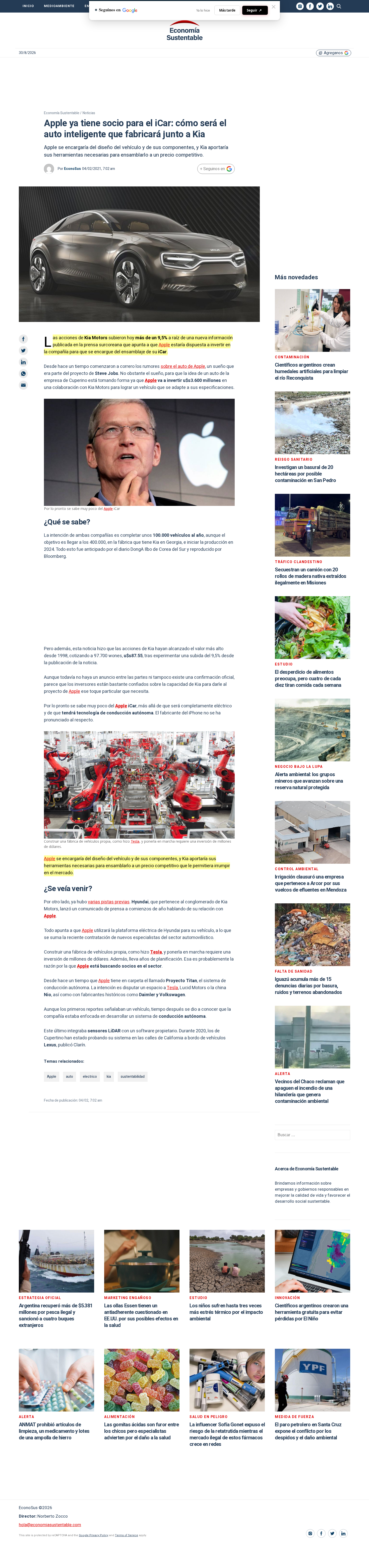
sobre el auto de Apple (183, 366)
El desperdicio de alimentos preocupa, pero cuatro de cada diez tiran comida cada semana (308, 678)
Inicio (28, 6)
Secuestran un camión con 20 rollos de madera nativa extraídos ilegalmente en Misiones (310, 576)
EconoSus (72, 168)
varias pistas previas (109, 902)
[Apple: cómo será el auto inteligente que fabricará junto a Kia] (184, 30)
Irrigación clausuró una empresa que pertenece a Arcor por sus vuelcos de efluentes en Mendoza (310, 883)
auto (69, 1076)
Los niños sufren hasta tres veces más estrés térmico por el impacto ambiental (226, 1312)
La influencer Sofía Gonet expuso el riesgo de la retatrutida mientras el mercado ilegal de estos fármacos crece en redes (227, 1434)
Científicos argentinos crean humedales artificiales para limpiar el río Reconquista (311, 371)
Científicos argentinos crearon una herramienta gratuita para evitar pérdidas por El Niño (311, 1312)
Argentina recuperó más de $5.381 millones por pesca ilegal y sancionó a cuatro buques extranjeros (55, 1315)
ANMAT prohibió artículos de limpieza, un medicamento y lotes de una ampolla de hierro (54, 1431)
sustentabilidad (133, 1076)
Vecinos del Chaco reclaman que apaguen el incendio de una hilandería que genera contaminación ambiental (309, 1091)
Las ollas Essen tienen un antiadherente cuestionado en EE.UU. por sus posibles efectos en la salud (141, 1315)
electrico (90, 1076)
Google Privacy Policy (93, 1535)
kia (109, 1076)
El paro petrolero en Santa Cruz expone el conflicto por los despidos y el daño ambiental (308, 1431)
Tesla (135, 841)
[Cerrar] (273, 7)
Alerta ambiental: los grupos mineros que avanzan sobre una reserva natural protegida (309, 781)
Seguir (254, 10)
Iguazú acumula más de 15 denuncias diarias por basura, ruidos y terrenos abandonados (308, 986)
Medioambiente (59, 6)
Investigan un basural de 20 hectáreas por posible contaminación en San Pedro (305, 474)
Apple (164, 345)
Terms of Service (126, 1535)
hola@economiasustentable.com (50, 1525)
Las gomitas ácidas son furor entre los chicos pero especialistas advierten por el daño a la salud (141, 1431)
